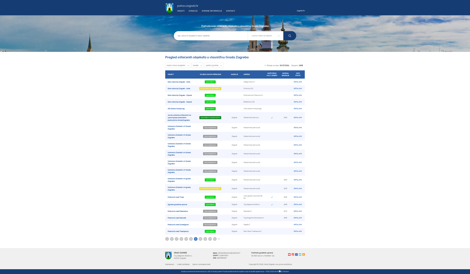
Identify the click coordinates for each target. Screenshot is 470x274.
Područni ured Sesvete (177, 218)
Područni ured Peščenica (178, 211)
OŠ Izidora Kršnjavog (176, 109)
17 (176, 239)
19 (186, 239)
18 (181, 239)
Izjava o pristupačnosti (201, 264)
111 (273, 256)
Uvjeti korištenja (183, 264)
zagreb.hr (301, 11)
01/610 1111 (256, 256)
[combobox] (265, 35)
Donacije (193, 11)
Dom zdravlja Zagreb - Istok (179, 82)
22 (200, 239)
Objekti (181, 11)
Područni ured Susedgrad (178, 225)
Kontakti (230, 11)
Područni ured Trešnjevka (178, 231)
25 (215, 239)
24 (210, 239)
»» (219, 239)
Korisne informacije (212, 11)
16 (172, 239)
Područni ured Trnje (176, 197)
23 (205, 239)
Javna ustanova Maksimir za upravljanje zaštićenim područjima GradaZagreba (179, 117)
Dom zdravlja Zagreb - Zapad (180, 95)
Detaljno (298, 82)
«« (167, 239)
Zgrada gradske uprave (177, 204)
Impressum (169, 264)
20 (191, 239)
